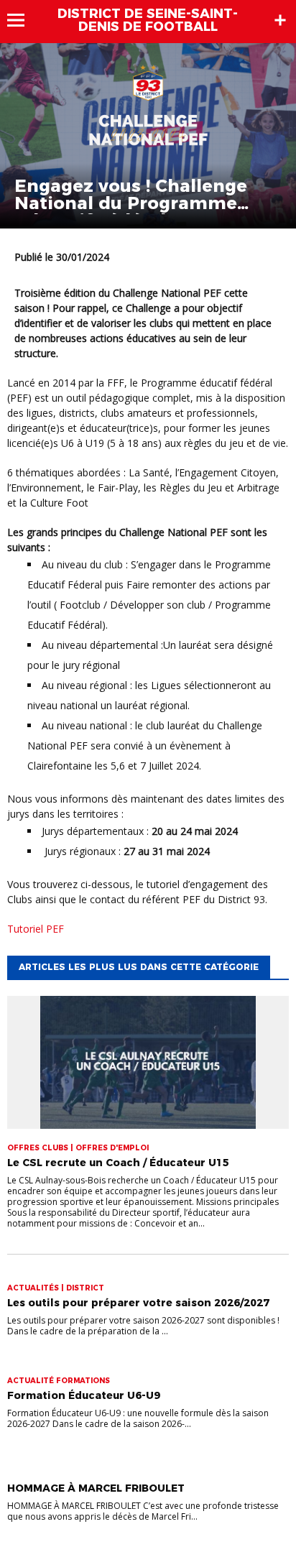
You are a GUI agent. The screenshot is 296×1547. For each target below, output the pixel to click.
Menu (22, 20)
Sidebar (280, 20)
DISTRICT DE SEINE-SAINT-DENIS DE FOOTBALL (147, 20)
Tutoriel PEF (35, 929)
